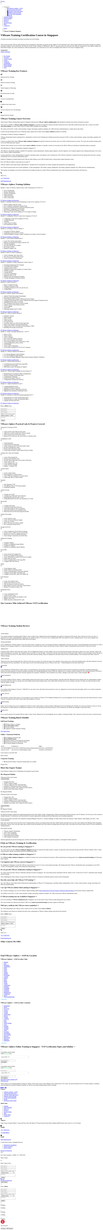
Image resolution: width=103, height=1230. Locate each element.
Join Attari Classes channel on (8, 1079)
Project (5, 60)
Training (6, 1106)
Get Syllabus (4, 1078)
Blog (5, 24)
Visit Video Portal (5, 731)
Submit (3, 420)
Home (5, 28)
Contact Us (7, 25)
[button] (38, 1047)
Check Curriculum (5, 52)
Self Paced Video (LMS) (10, 1100)
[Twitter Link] (2, 1088)
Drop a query (4, 1182)
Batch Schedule (8, 18)
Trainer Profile (7, 66)
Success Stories (8, 22)
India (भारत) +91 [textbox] (5, 1057)
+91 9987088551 (5, 1132)
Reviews (6, 21)
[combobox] (15, 1057)
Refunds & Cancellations (10, 1145)
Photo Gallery (7, 1114)
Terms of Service (8, 1146)
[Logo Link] (3, 1)
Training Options (8, 17)
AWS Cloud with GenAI (10, 1093)
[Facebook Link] (1, 1088)
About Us (6, 20)
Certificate (6, 61)
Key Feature (7, 56)
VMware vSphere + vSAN (11, 1092)
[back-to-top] (2, 1152)
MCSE (5, 1099)
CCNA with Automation (10, 1097)
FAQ (5, 67)
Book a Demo (4, 755)
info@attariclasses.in (6, 181)
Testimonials (7, 63)
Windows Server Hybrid (10, 1096)
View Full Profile (5, 779)
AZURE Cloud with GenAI (11, 1095)
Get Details (4, 1062)
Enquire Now (4, 50)
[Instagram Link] (4, 1088)
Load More (4, 999)
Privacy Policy (7, 1148)
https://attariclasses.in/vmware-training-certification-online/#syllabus (56, 890)
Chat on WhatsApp (7, 1150)
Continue (10, 1228)
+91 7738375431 (5, 178)
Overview (6, 57)
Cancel (3, 1228)
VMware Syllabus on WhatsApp (10, 200)
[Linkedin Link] (5, 1088)
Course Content (8, 59)
